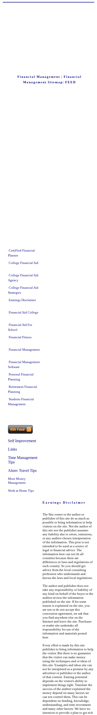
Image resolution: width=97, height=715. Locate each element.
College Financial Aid (23, 263)
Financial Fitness (20, 337)
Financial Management (24, 349)
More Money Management (17, 481)
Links (12, 449)
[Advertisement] (49, 39)
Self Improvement (22, 441)
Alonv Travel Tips (22, 470)
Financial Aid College (23, 312)
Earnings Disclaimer (22, 300)
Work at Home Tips (21, 490)
